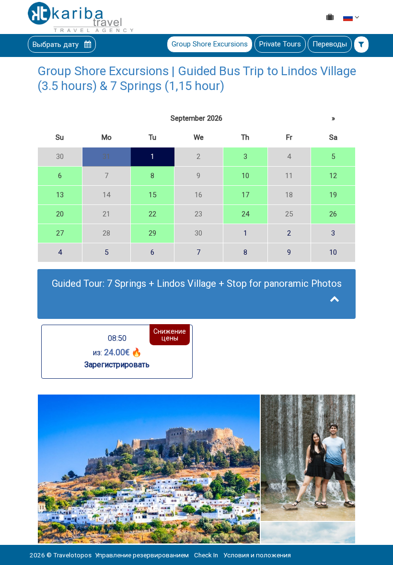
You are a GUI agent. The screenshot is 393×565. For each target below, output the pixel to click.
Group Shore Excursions (210, 44)
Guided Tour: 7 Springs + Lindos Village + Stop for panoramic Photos (197, 283)
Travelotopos (72, 555)
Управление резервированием (142, 555)
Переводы (329, 44)
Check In (206, 555)
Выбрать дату (57, 44)
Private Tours (280, 44)
